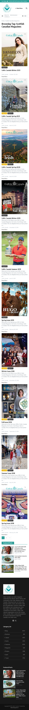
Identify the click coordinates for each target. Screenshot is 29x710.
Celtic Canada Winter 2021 (11, 70)
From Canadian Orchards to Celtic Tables (20, 682)
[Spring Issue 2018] (14, 502)
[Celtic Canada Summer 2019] (14, 248)
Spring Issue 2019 (8, 320)
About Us (6, 15)
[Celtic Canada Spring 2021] (14, 95)
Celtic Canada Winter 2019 (11, 218)
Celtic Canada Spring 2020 (11, 167)
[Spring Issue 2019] (14, 299)
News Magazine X (14, 707)
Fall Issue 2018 (7, 422)
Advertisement (13, 15)
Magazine (4, 67)
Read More (4, 76)
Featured (4, 113)
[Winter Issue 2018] (14, 350)
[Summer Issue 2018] (14, 452)
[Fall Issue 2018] (14, 401)
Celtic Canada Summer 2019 (11, 269)
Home (3, 20)
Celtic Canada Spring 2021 (11, 116)
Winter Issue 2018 (8, 371)
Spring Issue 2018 (8, 523)
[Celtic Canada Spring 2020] (14, 146)
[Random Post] (22, 16)
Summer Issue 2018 (8, 473)
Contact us (7, 16)
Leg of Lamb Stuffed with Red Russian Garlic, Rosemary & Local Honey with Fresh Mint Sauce (20, 673)
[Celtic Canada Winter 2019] (14, 197)
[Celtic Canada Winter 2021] (14, 49)
